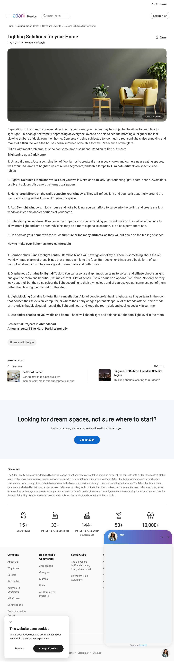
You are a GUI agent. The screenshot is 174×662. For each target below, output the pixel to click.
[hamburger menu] (8, 16)
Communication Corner (16, 613)
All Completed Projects (47, 594)
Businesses (161, 4)
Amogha (13, 328)
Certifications (15, 604)
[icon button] (10, 622)
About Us (12, 561)
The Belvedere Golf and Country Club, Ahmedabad (81, 565)
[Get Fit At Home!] (13, 376)
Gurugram (44, 572)
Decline (19, 648)
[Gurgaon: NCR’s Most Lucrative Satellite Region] (105, 375)
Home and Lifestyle (35, 42)
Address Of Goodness (13, 589)
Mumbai (43, 578)
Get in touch (87, 439)
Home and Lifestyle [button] (22, 342)
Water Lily (61, 328)
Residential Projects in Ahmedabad (31, 324)
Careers (11, 574)
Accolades (13, 581)
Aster (25, 328)
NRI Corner (13, 598)
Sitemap (97, 652)
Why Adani (13, 568)
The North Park (41, 328)
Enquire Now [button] (160, 15)
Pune (42, 585)
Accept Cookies (48, 648)
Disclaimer (83, 652)
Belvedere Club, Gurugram (79, 577)
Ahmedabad (46, 565)
